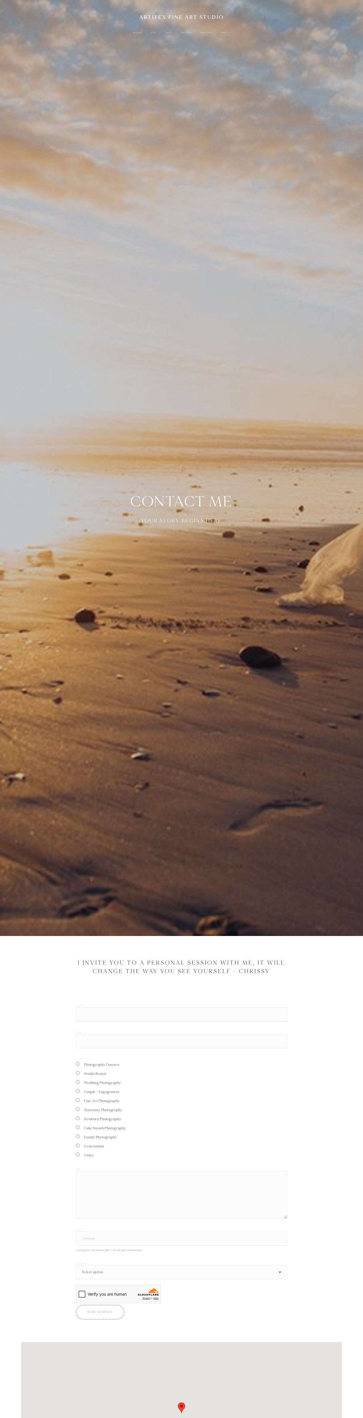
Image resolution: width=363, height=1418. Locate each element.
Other (89, 1155)
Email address (79, 1032)
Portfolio (186, 33)
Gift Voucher (78, 1229)
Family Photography (100, 1137)
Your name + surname (80, 1005)
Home (154, 33)
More (224, 33)
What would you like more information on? (85, 1058)
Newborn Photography (102, 1119)
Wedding (137, 33)
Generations (94, 1146)
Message (78, 1169)
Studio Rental (95, 1073)
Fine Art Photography (102, 1101)
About (168, 33)
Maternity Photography (103, 1110)
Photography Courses (101, 1064)
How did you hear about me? (81, 1263)
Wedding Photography (102, 1083)
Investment (206, 33)
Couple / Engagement (101, 1092)
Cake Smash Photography (105, 1128)
